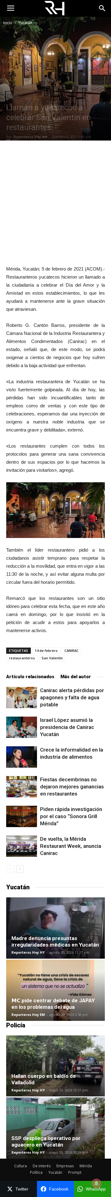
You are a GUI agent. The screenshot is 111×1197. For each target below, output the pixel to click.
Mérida (86, 1166)
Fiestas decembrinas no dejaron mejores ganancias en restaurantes (72, 786)
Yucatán (25, 22)
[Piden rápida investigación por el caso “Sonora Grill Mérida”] (21, 816)
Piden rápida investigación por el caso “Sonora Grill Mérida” (71, 816)
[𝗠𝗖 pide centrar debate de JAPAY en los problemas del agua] (55, 990)
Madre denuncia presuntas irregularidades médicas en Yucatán (55, 941)
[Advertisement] (55, 202)
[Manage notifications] (96, 1183)
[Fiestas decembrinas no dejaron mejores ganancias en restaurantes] (21, 786)
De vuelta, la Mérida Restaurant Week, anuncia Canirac (70, 846)
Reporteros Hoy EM (28, 1014)
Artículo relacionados (30, 676)
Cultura (20, 1166)
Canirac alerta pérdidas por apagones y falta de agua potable (72, 697)
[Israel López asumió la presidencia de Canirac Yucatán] (21, 727)
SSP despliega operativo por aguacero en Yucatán (45, 1141)
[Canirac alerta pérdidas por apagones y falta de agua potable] (21, 697)
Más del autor (75, 676)
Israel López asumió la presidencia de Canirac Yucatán (67, 727)
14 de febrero (46, 650)
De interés (42, 1166)
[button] (102, 8)
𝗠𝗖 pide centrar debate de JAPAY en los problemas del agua (53, 1003)
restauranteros (22, 658)
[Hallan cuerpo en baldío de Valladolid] (55, 1066)
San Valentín (52, 658)
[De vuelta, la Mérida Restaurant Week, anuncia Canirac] (21, 846)
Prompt (74, 1172)
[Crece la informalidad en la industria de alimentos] (21, 757)
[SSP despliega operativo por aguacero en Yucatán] (55, 1128)
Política (36, 1172)
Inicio (7, 22)
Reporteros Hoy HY (28, 952)
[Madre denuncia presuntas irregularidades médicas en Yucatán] (55, 928)
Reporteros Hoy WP (30, 136)
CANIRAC (71, 650)
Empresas (65, 1166)
